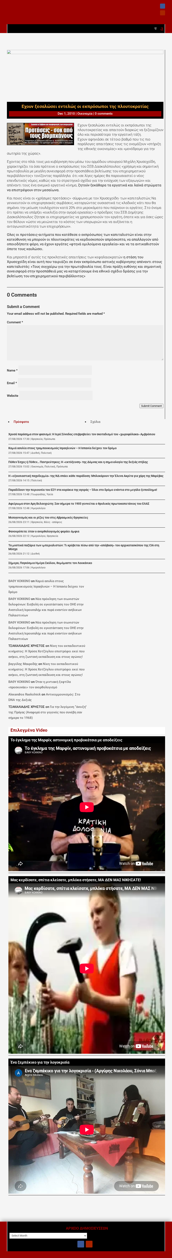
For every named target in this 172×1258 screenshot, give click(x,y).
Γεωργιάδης (38, 494)
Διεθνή (35, 452)
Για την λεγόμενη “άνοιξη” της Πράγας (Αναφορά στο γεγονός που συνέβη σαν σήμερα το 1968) (47, 712)
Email (12, 383)
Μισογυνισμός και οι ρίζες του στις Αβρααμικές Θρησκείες (48, 517)
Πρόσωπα (49, 439)
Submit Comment (151, 405)
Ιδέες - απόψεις (53, 522)
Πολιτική (46, 452)
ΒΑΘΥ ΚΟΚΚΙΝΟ (19, 581)
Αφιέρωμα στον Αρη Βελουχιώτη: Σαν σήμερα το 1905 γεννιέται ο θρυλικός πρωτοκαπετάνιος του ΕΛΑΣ (78, 504)
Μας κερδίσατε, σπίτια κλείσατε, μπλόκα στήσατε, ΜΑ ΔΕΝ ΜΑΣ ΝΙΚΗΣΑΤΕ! (75, 880)
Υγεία (50, 494)
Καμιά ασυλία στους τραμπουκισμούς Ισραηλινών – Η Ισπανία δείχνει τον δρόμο (62, 448)
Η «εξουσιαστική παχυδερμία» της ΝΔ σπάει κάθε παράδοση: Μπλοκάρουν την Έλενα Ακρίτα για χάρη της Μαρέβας (85, 476)
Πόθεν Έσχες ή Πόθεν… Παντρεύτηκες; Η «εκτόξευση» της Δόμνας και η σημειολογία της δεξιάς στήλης (78, 462)
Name (12, 370)
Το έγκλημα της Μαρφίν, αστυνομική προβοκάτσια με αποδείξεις (66, 740)
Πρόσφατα (21, 422)
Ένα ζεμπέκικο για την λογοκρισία (39, 1062)
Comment (15, 322)
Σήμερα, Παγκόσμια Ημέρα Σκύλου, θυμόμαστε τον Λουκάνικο (50, 563)
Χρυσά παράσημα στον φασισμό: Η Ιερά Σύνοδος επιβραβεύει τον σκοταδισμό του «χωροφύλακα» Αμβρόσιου (81, 434)
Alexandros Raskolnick (24, 694)
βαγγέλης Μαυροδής (23, 664)
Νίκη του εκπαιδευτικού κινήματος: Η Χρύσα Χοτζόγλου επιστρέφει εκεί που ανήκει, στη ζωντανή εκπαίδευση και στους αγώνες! (46, 651)
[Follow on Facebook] (162, 6)
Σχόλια (95, 422)
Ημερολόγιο (38, 508)
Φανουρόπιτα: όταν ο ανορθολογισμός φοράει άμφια (43, 531)
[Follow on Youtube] (162, 12)
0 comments (104, 113)
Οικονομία (84, 113)
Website (12, 396)
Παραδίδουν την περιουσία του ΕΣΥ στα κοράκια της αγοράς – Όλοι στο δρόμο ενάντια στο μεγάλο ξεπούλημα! (82, 490)
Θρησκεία (37, 439)
